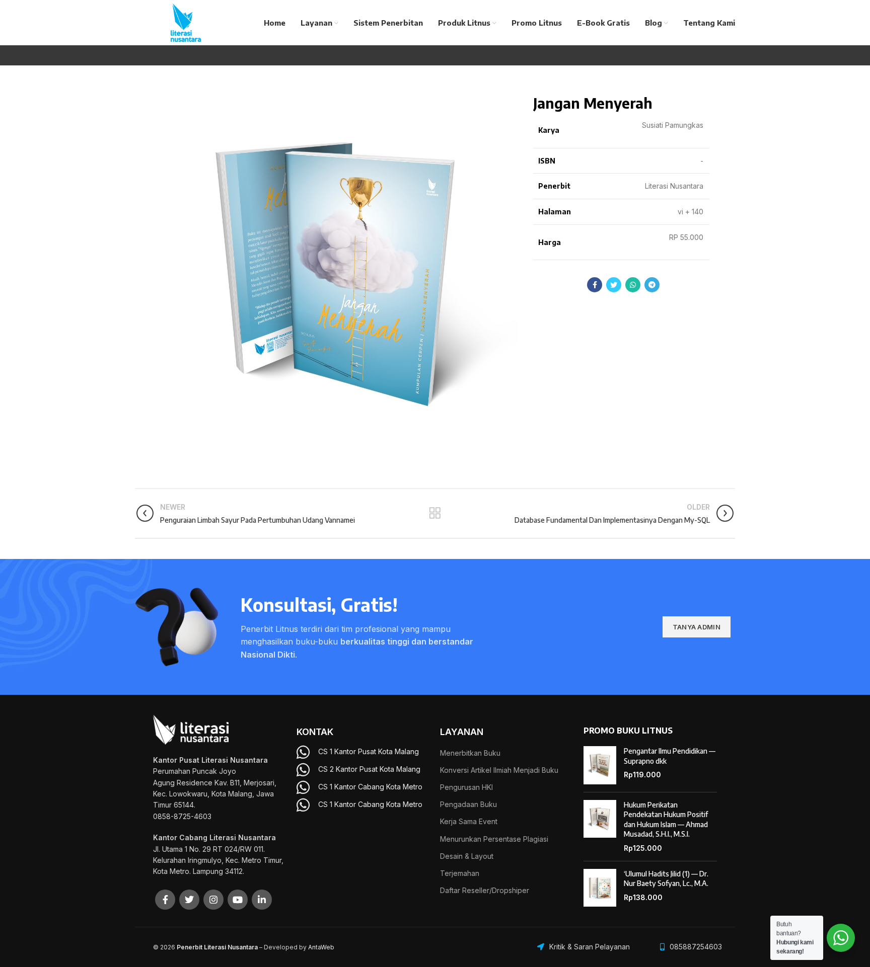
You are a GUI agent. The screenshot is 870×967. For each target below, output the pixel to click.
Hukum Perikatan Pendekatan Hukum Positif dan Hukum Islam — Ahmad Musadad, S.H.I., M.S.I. (666, 819)
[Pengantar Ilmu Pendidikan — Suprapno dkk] (600, 765)
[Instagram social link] (213, 900)
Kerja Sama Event (468, 821)
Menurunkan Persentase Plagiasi (494, 839)
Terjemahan (459, 873)
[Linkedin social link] (262, 900)
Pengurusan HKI (466, 787)
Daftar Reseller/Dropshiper (484, 890)
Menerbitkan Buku (470, 753)
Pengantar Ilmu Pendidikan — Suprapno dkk (669, 756)
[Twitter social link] (613, 284)
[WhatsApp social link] (632, 284)
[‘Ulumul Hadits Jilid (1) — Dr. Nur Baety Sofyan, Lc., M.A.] (600, 888)
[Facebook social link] (594, 284)
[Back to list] (435, 513)
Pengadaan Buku (468, 804)
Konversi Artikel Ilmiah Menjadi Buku (499, 770)
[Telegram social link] (652, 284)
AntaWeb (321, 947)
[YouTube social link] (238, 900)
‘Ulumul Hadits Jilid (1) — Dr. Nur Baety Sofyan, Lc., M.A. (666, 878)
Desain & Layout (466, 856)
